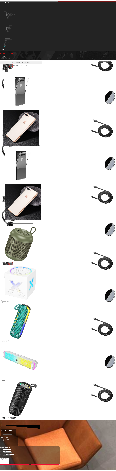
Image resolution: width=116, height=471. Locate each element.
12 (2, 69)
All (2, 71)
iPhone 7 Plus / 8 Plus (6, 58)
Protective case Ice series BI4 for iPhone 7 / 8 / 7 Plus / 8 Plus (23, 223)
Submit (30, 464)
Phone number (3, 454)
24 (2, 70)
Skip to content (2, 0)
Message (2, 457)
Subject (1, 455)
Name (1, 449)
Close (3, 49)
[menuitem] (5, 45)
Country (1, 452)
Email (1, 451)
